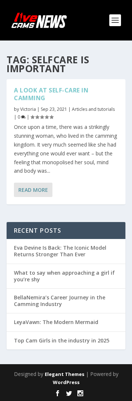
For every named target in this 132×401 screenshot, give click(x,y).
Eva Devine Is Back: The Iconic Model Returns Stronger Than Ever (60, 251)
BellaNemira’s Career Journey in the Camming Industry (59, 300)
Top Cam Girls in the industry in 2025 (61, 340)
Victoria (28, 109)
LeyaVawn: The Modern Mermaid (56, 322)
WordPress (66, 382)
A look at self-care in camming (51, 94)
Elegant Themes (64, 374)
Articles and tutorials (93, 109)
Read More (33, 189)
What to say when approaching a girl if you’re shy (64, 276)
